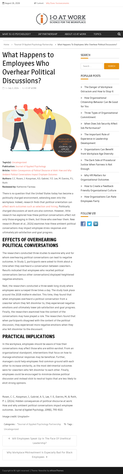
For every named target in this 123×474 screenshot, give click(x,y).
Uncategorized (19, 162)
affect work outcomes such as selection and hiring (30, 206)
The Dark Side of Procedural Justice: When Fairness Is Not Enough (98, 164)
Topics (97, 34)
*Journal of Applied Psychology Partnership (39, 424)
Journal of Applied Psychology (31, 166)
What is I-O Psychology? (16, 34)
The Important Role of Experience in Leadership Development (95, 139)
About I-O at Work (75, 34)
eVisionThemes (57, 470)
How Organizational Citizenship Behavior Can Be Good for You (99, 102)
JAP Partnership (47, 34)
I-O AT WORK (30, 88)
